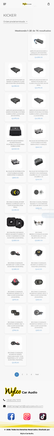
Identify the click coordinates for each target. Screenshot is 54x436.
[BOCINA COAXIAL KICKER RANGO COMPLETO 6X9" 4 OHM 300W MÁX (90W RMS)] (15, 192)
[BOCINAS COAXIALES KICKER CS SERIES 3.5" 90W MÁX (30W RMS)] (39, 253)
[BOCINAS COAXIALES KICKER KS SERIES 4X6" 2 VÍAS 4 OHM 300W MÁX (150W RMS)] (15, 313)
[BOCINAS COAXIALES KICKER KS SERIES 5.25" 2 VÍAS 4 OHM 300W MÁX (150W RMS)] (39, 313)
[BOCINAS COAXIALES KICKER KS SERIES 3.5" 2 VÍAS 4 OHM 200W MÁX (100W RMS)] (15, 282)
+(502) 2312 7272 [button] (13, 400)
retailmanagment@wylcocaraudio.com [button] (25, 406)
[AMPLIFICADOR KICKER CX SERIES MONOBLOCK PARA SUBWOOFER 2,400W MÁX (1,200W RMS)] (39, 101)
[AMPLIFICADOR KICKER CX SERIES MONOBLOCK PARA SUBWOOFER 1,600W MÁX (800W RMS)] (15, 101)
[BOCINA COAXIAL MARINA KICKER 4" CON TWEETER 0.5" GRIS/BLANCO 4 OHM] (39, 192)
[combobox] (15, 21)
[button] (4, 4)
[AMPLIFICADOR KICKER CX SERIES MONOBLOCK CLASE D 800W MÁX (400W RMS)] (39, 70)
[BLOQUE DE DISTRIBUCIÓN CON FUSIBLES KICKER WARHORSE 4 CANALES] (15, 162)
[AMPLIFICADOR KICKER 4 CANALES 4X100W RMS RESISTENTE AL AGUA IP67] (39, 41)
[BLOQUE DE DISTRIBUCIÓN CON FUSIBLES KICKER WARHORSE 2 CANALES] (39, 131)
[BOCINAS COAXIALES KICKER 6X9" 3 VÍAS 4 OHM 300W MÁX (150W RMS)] (15, 253)
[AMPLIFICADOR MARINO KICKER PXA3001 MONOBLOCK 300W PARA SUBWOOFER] (15, 131)
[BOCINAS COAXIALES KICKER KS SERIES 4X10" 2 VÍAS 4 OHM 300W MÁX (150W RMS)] (39, 282)
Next (37, 374)
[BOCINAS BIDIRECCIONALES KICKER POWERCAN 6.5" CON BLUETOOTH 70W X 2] (39, 223)
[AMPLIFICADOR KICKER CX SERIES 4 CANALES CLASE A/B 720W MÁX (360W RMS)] (15, 70)
